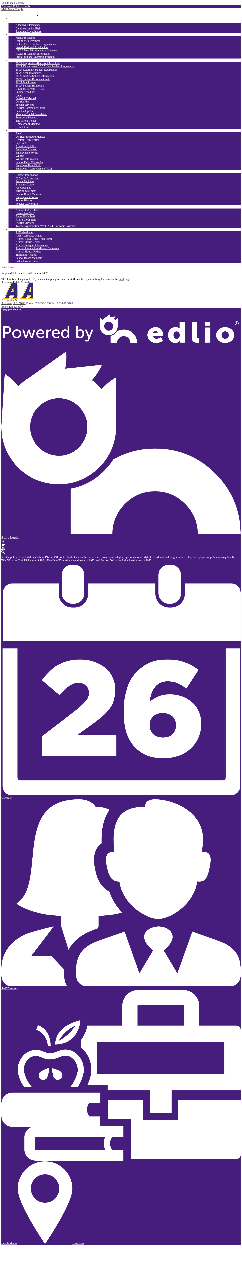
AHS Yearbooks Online (29, 235)
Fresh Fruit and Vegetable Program (35, 56)
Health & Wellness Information (33, 53)
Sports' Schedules (25, 91)
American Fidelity (26, 146)
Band (19, 95)
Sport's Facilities (25, 181)
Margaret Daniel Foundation (31, 114)
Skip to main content (12, 2)
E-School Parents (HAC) (30, 88)
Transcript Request (26, 117)
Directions (78, 1243)
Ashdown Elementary (28, 24)
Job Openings (23, 187)
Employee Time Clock (28, 165)
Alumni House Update (28, 251)
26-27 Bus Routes (26, 82)
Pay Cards (21, 143)
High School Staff (26, 219)
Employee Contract (26, 149)
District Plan (22, 101)
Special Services (25, 104)
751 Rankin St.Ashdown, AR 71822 (13, 302)
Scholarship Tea (24, 111)
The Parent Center (26, 120)
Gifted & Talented (26, 98)
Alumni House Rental (28, 241)
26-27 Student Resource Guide (33, 79)
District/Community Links (30, 107)
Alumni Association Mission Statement (37, 248)
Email (19, 133)
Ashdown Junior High (28, 28)
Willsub (20, 155)
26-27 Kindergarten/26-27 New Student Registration (45, 66)
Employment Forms (27, 152)
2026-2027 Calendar (27, 178)
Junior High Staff (25, 216)
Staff (121, 279)
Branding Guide (25, 184)
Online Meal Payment (28, 40)
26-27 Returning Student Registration (36, 69)
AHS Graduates (24, 232)
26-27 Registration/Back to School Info (38, 63)
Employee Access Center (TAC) (34, 168)
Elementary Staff (25, 213)
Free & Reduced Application (32, 47)
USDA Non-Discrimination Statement (37, 50)
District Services (25, 222)
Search (3, 552)
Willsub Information (27, 158)
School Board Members (29, 194)
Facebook (3, 541)
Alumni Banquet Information (32, 245)
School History (24, 200)
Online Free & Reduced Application (36, 44)
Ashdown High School (28, 31)
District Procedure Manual (30, 136)
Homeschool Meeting (28, 123)
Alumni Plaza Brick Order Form (34, 238)
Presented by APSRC (13, 309)
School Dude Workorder (29, 162)
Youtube (3, 548)
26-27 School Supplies (28, 72)
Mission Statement (26, 190)
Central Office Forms (27, 139)
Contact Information (27, 174)
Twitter (3, 545)
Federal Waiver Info (27, 203)
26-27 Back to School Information (35, 75)
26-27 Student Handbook (30, 85)
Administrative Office (28, 210)
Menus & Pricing (25, 37)
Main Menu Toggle (12, 9)
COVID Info (23, 127)
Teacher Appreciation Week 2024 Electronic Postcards (46, 225)
